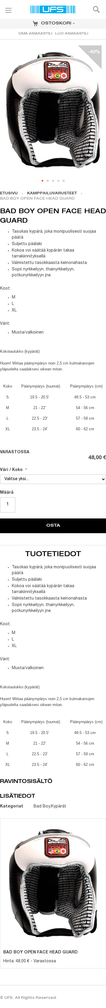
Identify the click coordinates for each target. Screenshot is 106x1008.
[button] (42, 180)
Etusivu (9, 193)
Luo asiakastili (71, 33)
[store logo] (53, 10)
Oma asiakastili (35, 33)
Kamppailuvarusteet (52, 193)
